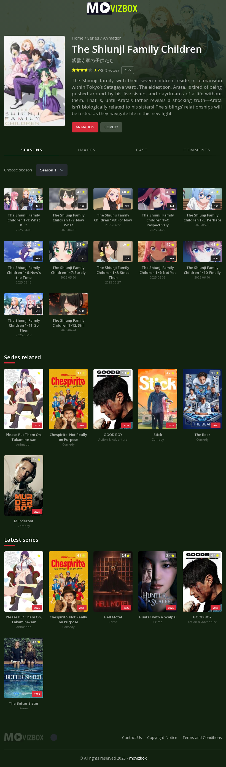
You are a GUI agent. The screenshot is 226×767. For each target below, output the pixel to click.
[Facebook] (53, 737)
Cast (142, 149)
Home (78, 38)
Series (93, 38)
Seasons (31, 149)
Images (87, 149)
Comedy (111, 127)
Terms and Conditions (202, 737)
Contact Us (132, 737)
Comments (197, 149)
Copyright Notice (162, 737)
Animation (112, 38)
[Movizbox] (113, 8)
